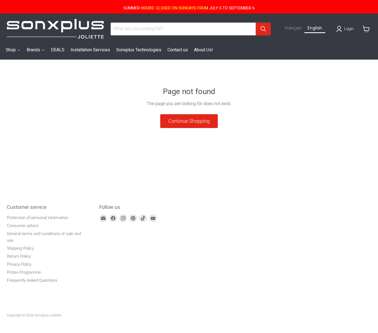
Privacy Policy (19, 264)
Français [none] (293, 28)
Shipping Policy (20, 248)
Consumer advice (22, 225)
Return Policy (19, 256)
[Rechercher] (263, 29)
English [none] (314, 28)
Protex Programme (24, 272)
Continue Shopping (189, 121)
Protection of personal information (37, 217)
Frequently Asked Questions (32, 280)
